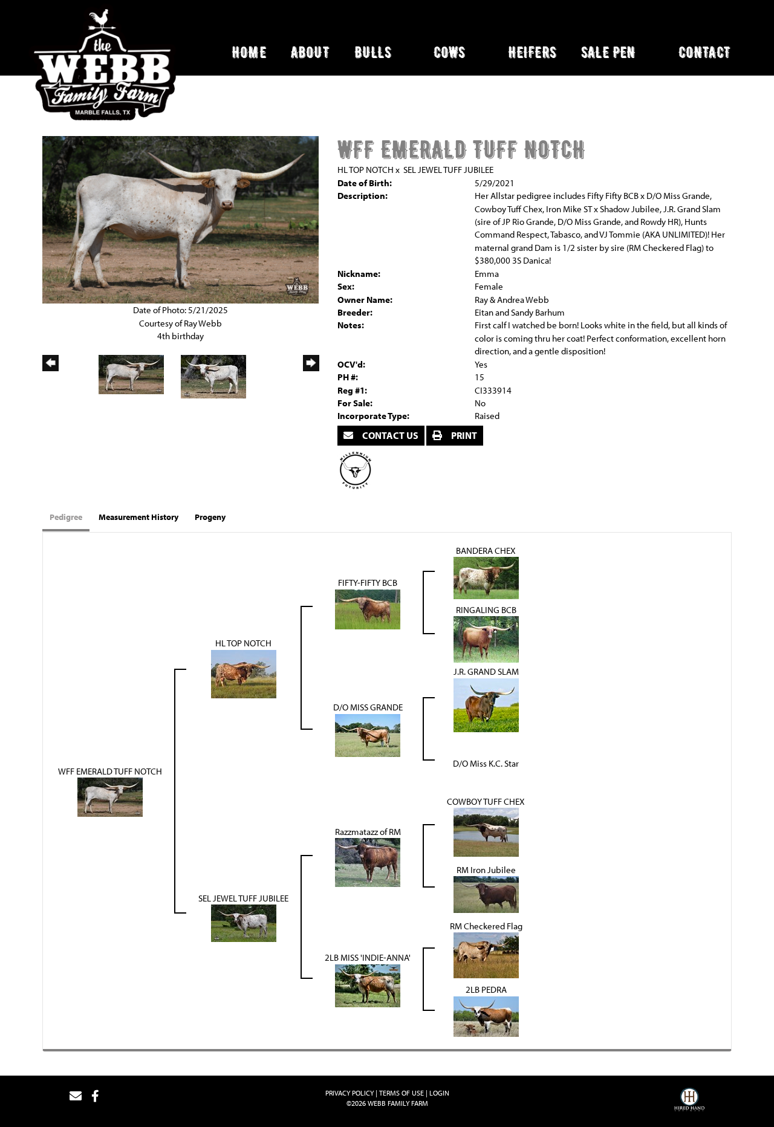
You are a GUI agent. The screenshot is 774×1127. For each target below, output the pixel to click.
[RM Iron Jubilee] (486, 893)
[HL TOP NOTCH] (243, 672)
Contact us (389, 435)
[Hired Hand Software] (689, 1101)
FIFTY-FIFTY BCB (367, 582)
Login (439, 1092)
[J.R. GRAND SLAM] (486, 704)
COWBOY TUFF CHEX (486, 801)
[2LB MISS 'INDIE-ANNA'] (367, 984)
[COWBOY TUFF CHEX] (486, 831)
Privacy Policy (349, 1092)
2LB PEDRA (486, 989)
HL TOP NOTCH (365, 169)
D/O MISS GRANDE (368, 707)
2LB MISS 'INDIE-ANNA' (368, 957)
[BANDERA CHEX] (486, 577)
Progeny (210, 517)
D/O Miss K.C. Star (486, 763)
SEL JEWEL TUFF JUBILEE (448, 169)
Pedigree (66, 517)
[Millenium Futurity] (358, 469)
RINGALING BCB (486, 609)
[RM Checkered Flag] (486, 954)
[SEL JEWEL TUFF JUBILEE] (243, 922)
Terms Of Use (401, 1092)
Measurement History (138, 517)
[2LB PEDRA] (486, 1015)
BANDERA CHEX (486, 550)
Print (463, 435)
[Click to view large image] (180, 218)
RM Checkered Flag (486, 926)
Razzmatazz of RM (368, 831)
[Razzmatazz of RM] (367, 861)
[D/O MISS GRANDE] (367, 734)
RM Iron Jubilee (486, 869)
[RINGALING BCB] (486, 638)
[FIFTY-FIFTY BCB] (367, 608)
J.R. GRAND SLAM (486, 671)
